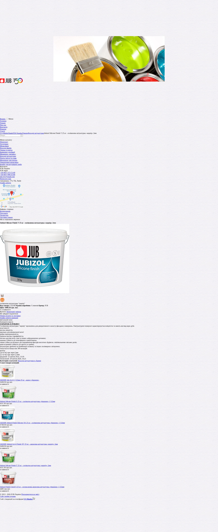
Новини (3, 129)
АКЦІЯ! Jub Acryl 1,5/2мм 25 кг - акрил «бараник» (19, 380)
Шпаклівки (4, 146)
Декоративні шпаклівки (9, 162)
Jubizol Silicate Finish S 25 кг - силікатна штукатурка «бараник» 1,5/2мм (27, 401)
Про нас (3, 125)
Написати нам (5, 179)
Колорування (5, 211)
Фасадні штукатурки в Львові (29, 361)
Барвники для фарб (7, 152)
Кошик (3, 119)
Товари (3, 123)
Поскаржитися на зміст (30, 494)
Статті (2, 131)
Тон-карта (4, 213)
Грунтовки (4, 144)
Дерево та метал (6, 150)
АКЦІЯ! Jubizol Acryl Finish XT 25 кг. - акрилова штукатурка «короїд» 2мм (29, 444)
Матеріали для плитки (8, 160)
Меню (11, 119)
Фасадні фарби (5, 148)
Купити (3, 312)
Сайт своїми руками (8, 496)
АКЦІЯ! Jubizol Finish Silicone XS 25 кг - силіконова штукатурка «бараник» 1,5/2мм (32, 423)
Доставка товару (6, 217)
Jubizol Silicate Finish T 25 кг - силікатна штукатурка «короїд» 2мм (25, 465)
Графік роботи (5, 183)
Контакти (3, 127)
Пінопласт (4, 142)
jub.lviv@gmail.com (7, 177)
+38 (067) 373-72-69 (7, 173)
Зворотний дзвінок (13, 312)
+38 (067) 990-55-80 (7, 175)
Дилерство (4, 215)
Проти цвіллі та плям (8, 158)
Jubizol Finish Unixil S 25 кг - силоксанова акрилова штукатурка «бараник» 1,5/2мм (32, 487)
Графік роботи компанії (9, 318)
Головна (3, 121)
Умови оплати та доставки (10, 316)
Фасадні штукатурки (8, 156)
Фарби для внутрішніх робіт (11, 164)
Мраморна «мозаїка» (8, 154)
